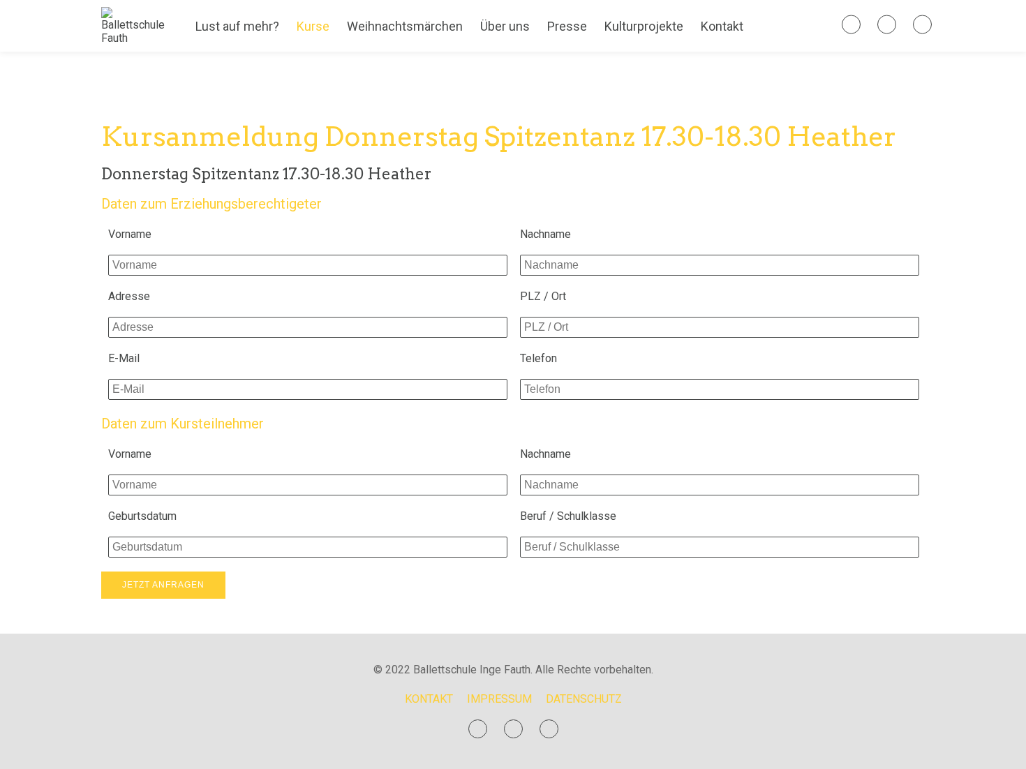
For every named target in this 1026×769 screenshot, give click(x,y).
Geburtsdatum (142, 516)
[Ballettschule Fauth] (133, 38)
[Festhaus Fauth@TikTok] (922, 24)
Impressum (499, 698)
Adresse (129, 296)
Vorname (129, 234)
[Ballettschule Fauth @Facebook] (851, 24)
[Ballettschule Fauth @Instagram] (886, 24)
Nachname (545, 234)
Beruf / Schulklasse (568, 516)
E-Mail (124, 358)
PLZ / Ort (543, 296)
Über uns (505, 26)
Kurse (313, 26)
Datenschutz (584, 698)
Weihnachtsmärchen (405, 26)
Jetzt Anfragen (163, 585)
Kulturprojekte (643, 26)
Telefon (538, 358)
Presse (567, 26)
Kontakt (722, 26)
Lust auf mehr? (237, 26)
